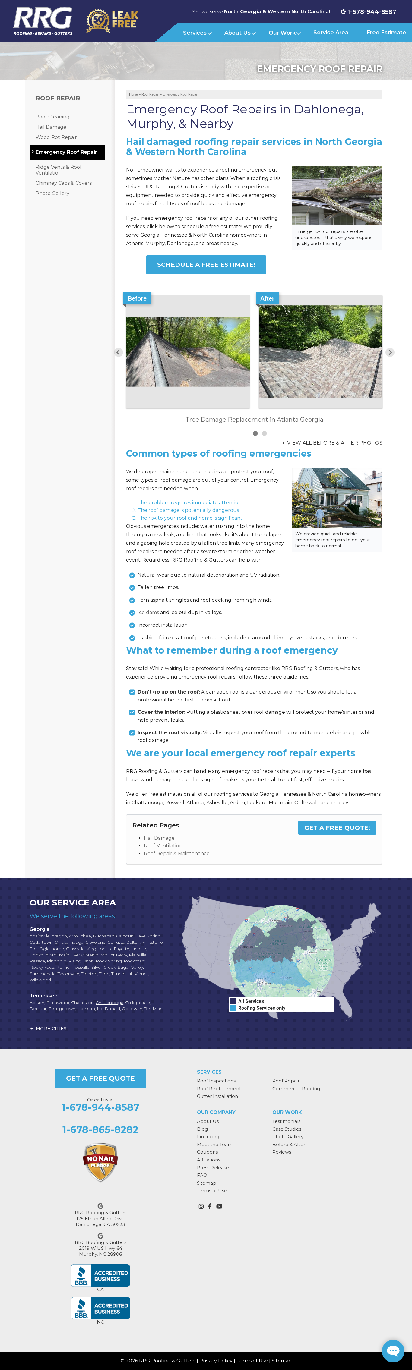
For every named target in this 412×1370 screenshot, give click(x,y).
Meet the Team (215, 1144)
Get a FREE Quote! (337, 827)
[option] (254, 360)
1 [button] (255, 433)
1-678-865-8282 (100, 1130)
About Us (237, 33)
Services (195, 33)
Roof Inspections (216, 1081)
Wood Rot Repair (56, 137)
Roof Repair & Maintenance (177, 853)
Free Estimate (386, 32)
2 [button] (264, 433)
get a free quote (100, 1078)
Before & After (288, 1144)
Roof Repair (58, 98)
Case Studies (286, 1129)
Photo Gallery (52, 193)
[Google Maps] (100, 1206)
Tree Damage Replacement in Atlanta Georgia (254, 419)
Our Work (282, 33)
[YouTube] (219, 1206)
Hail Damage (159, 838)
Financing (208, 1136)
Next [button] (390, 352)
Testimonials (286, 1121)
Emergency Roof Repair (66, 152)
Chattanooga (109, 1002)
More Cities (51, 1028)
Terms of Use (212, 1190)
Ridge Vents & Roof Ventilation (59, 170)
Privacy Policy (216, 1361)
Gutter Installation (217, 1096)
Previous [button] (118, 352)
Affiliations (208, 1160)
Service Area (330, 32)
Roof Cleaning (53, 117)
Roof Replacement (219, 1088)
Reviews (281, 1152)
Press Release (213, 1167)
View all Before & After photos (334, 443)
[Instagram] (201, 1206)
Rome (63, 967)
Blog (202, 1129)
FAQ (202, 1175)
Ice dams (148, 612)
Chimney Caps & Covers (64, 183)
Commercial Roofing (296, 1088)
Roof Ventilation (163, 846)
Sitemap (206, 1183)
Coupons (207, 1152)
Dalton (133, 942)
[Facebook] (209, 1206)
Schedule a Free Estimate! (206, 264)
